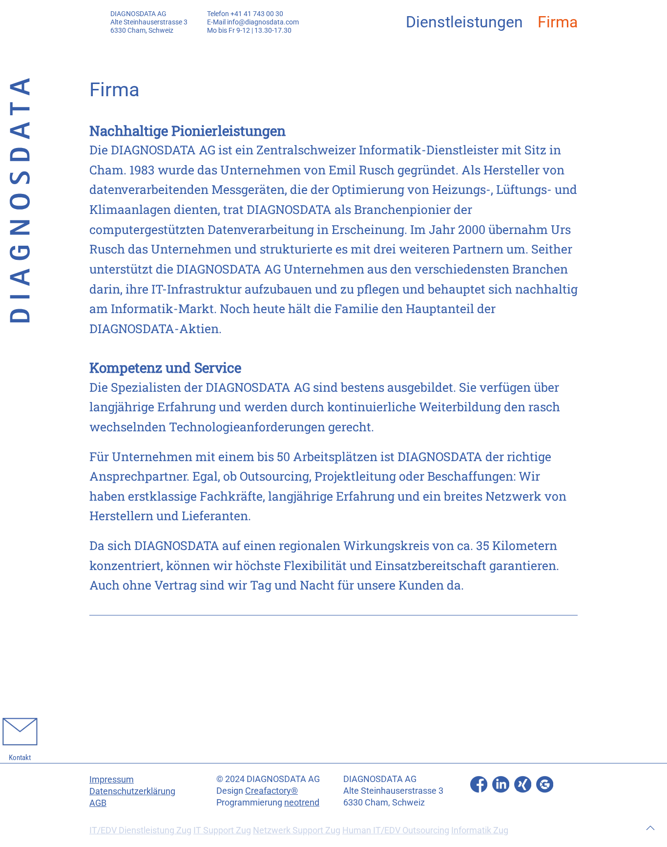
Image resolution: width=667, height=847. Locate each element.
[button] (650, 828)
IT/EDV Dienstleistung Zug (140, 830)
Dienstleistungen (464, 22)
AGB (97, 803)
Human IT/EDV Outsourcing (395, 830)
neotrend (301, 802)
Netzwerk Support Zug (296, 830)
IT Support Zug (222, 830)
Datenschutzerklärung (132, 791)
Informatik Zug (479, 830)
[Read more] (478, 784)
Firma (558, 22)
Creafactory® (271, 790)
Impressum (111, 779)
